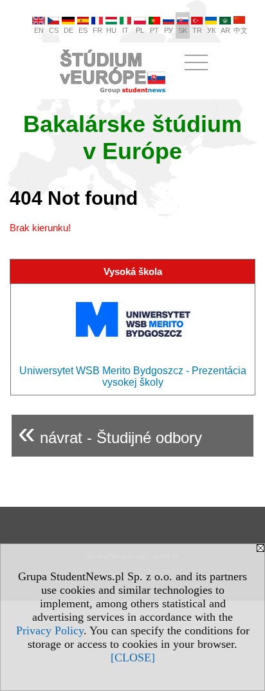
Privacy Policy (50, 630)
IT (125, 30)
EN (39, 30)
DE (68, 30)
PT (154, 30)
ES (82, 30)
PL (140, 30)
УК (211, 30)
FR (97, 30)
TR (197, 30)
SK (182, 30)
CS (54, 30)
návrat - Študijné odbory (110, 432)
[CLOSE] (133, 657)
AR (225, 30)
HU (111, 30)
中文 (240, 30)
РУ (168, 30)
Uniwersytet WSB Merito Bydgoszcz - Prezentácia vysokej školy (132, 376)
